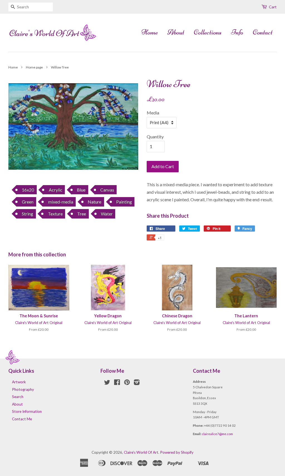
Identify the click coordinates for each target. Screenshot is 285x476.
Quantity (155, 136)
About (175, 32)
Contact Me (22, 419)
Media (153, 112)
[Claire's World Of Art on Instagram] (137, 383)
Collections (208, 32)
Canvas (107, 189)
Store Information (27, 411)
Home (149, 32)
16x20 (28, 189)
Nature (94, 201)
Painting (124, 201)
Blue (81, 189)
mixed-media (60, 201)
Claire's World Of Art (141, 452)
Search (17, 396)
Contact (262, 32)
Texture (55, 213)
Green (27, 201)
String (27, 213)
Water (107, 213)
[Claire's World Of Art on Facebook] (117, 383)
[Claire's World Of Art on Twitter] (107, 383)
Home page (34, 67)
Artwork (19, 382)
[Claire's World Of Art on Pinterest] (127, 383)
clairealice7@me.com (217, 434)
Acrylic (55, 189)
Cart (273, 6)
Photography (23, 389)
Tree (81, 213)
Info (237, 32)
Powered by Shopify (176, 452)
